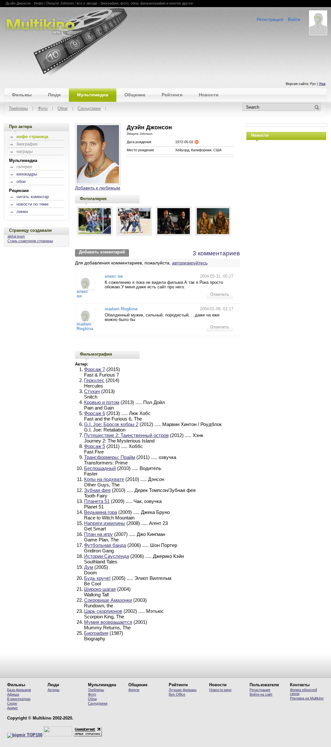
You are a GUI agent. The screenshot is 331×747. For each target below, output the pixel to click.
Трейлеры (18, 109)
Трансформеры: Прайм (109, 457)
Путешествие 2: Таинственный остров (126, 435)
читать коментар (32, 197)
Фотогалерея (93, 198)
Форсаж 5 (94, 446)
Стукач (92, 391)
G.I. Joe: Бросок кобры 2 (111, 424)
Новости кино (220, 690)
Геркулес (94, 380)
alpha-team (16, 236)
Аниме (12, 708)
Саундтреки (89, 109)
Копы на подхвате (104, 479)
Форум (133, 690)
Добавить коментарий (102, 252)
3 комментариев (216, 253)
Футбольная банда (105, 545)
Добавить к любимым (97, 187)
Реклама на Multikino (307, 698)
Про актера (20, 126)
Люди (54, 94)
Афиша (13, 694)
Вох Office (177, 694)
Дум (88, 567)
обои (21, 181)
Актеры (53, 690)
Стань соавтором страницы (30, 241)
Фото (43, 109)
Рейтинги (172, 94)
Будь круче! (97, 578)
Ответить (219, 294)
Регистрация (270, 19)
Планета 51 (97, 501)
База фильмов (19, 690)
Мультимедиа (92, 94)
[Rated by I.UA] (58, 735)
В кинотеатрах (19, 699)
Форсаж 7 (94, 369)
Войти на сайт (261, 694)
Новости (209, 94)
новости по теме (32, 204)
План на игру (98, 534)
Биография (96, 633)
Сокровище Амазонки (108, 600)
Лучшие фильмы (183, 690)
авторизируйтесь (190, 262)
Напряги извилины (104, 523)
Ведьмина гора (100, 512)
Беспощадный (100, 468)
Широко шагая (100, 589)
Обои (63, 109)
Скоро (12, 703)
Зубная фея (97, 490)
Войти (294, 19)
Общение (134, 94)
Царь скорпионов (103, 611)
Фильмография (96, 354)
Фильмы (22, 94)
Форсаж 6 (94, 413)
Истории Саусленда (106, 556)
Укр (322, 84)
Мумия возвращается (108, 622)
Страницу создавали (30, 230)
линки (22, 211)
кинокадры (26, 174)
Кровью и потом (101, 402)
